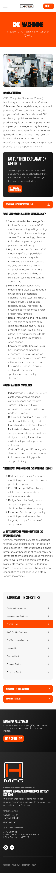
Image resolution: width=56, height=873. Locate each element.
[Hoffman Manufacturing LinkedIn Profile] (12, 847)
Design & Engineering (16, 608)
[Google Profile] (5, 847)
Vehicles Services (13, 698)
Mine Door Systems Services (17, 688)
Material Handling (14, 648)
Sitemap (34, 865)
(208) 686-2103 (37, 725)
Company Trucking (15, 672)
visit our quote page (13, 728)
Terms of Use (6, 865)
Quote (48, 6)
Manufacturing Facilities (17, 616)
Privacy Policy (16, 865)
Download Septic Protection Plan (19, 204)
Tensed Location (11, 811)
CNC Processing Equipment (19, 640)
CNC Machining (13, 624)
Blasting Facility (14, 656)
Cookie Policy (26, 865)
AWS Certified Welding (17, 632)
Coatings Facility (14, 664)
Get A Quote (15, 189)
